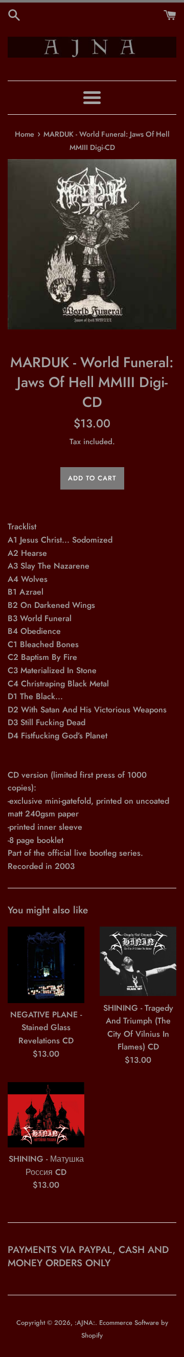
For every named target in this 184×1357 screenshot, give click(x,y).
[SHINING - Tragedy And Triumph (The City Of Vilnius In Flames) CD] (138, 961)
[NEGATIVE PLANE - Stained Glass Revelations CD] (46, 965)
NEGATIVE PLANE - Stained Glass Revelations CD (46, 1027)
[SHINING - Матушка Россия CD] (46, 1115)
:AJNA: (85, 1322)
